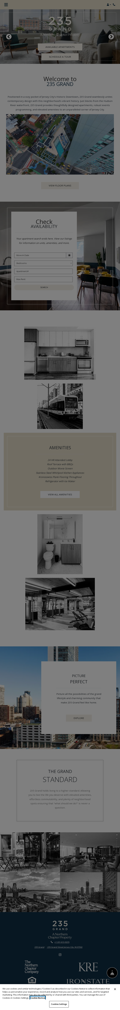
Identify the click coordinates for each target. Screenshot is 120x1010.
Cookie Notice (37, 997)
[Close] (115, 989)
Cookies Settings (59, 1004)
